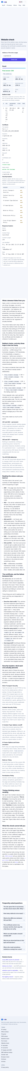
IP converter (4, 1047)
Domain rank (4, 1054)
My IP (3, 5)
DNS (24, 5)
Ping (20, 5)
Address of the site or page (10, 52)
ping (16, 862)
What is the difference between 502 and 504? (13, 919)
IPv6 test (3, 1059)
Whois (15, 5)
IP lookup (9, 5)
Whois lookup (5, 1031)
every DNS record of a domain (10, 959)
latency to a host (7, 966)
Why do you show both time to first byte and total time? (14, 941)
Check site (14, 59)
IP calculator (4, 1045)
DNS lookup (4, 1036)
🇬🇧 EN (20, 2)
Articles (3, 1061)
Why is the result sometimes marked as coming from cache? (13, 948)
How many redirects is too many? (13, 913)
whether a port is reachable (10, 970)
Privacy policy (5, 1067)
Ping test (3, 1034)
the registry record (7, 976)
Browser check (5, 1057)
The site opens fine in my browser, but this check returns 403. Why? (14, 907)
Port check (4, 1041)
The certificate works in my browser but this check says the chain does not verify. (13, 927)
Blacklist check (5, 1038)
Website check (5, 1043)
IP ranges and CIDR (6, 1050)
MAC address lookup (6, 1052)
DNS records (9, 856)
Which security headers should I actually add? (13, 934)
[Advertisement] (14, 23)
